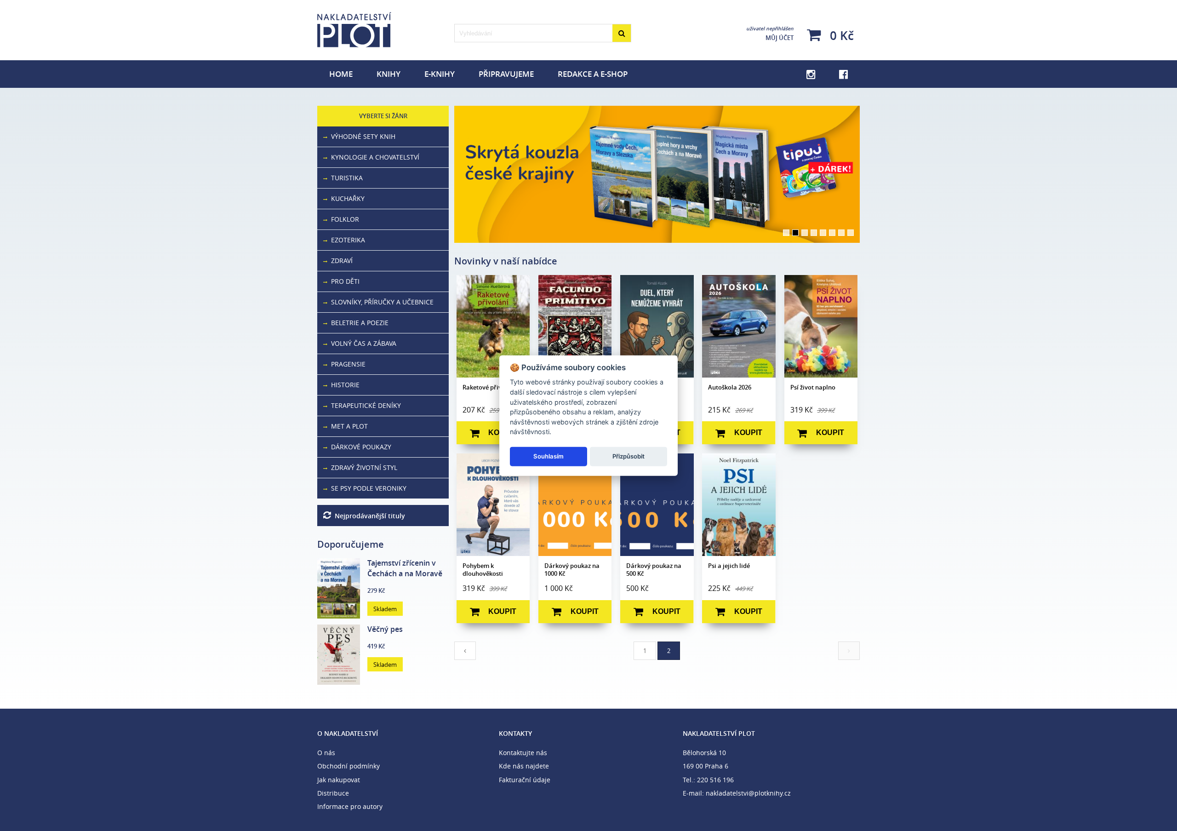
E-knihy (439, 74)
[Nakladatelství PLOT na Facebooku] (843, 74)
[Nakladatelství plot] (383, 30)
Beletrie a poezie (358, 322)
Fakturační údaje (524, 779)
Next (873, 174)
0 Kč (840, 35)
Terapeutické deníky (364, 405)
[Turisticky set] (657, 174)
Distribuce (333, 793)
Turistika (345, 177)
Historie (343, 384)
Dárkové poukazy (359, 446)
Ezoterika (346, 239)
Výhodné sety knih (361, 136)
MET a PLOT (347, 426)
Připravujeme (506, 74)
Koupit (502, 432)
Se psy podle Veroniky (366, 488)
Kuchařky (346, 198)
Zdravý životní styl (362, 467)
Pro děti (343, 281)
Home (341, 74)
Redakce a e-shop (593, 74)
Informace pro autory (350, 806)
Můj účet (770, 33)
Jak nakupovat (338, 779)
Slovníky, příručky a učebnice (380, 302)
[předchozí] (465, 651)
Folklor (343, 219)
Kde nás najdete (524, 766)
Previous (440, 174)
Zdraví (340, 260)
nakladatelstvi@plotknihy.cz (748, 793)
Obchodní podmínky (348, 766)
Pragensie (346, 364)
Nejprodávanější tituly (368, 515)
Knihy (388, 74)
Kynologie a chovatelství (373, 157)
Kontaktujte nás (523, 752)
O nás (326, 752)
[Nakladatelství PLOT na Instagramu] (810, 74)
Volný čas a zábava (361, 343)
